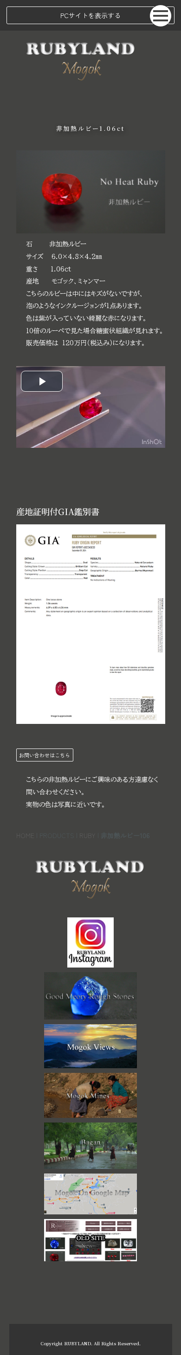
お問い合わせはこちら (44, 755)
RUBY (87, 835)
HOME (25, 835)
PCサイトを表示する (90, 15)
